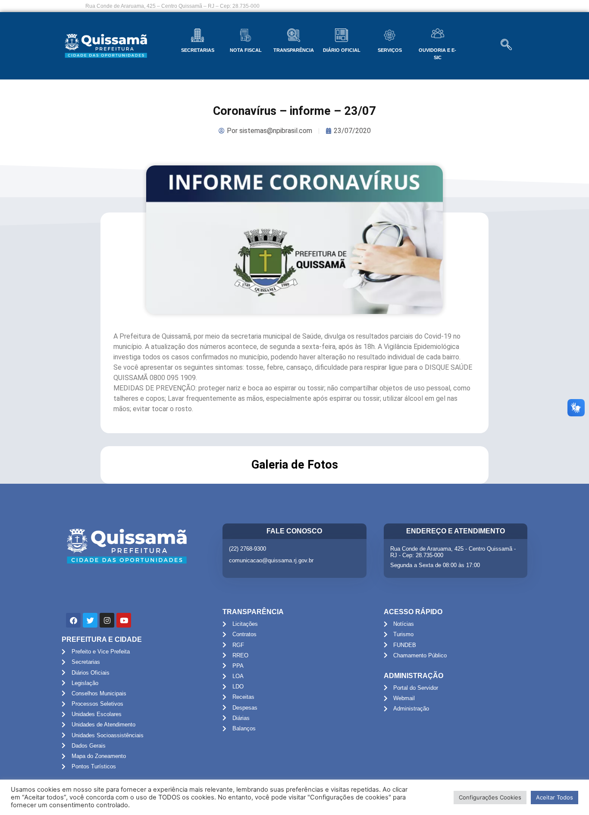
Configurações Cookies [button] (490, 797)
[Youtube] (123, 620)
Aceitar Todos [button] (554, 797)
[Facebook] (73, 620)
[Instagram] (107, 620)
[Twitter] (90, 620)
